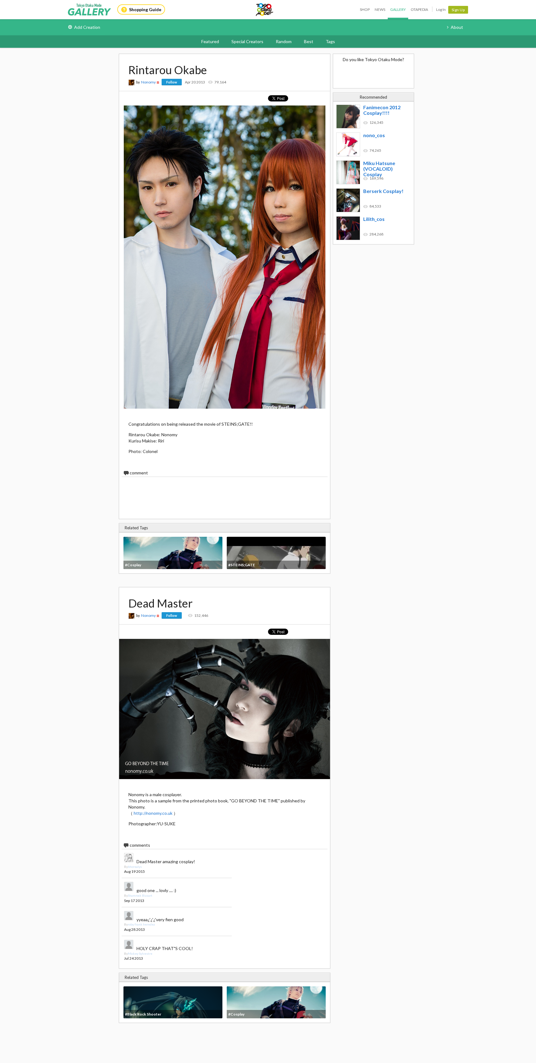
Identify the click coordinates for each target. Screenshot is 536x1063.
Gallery (398, 9)
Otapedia (419, 9)
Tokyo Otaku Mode (265, 9)
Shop (365, 9)
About (457, 27)
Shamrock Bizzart (140, 895)
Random (284, 41)
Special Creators (247, 41)
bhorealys (135, 866)
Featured (210, 41)
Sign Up (458, 9)
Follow (171, 82)
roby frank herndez (141, 924)
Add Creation (87, 27)
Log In (441, 9)
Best (308, 41)
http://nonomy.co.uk (153, 813)
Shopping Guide (145, 9)
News (380, 9)
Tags (330, 41)
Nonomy (148, 82)
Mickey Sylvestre (140, 953)
